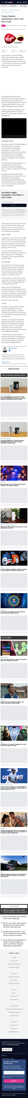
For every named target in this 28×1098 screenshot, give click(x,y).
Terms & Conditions (12, 1087)
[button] (26, 2)
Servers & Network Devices (8, 12)
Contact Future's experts (8, 1059)
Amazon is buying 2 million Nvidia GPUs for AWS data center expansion (15, 911)
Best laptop (24, 6)
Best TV (14, 993)
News (3, 25)
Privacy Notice (21, 211)
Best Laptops (14, 973)
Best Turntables (14, 1005)
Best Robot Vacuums (14, 1031)
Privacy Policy (19, 1086)
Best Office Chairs (14, 1015)
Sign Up (14, 1081)
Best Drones (14, 1028)
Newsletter (23, 51)
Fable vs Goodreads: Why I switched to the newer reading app (15, 917)
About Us (4, 1055)
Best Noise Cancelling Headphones (14, 1009)
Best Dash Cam (14, 1025)
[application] (14, 127)
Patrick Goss (11, 25)
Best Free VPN (14, 960)
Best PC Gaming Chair (14, 983)
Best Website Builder (14, 967)
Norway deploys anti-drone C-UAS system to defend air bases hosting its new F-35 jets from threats (14, 933)
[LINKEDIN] (10, 350)
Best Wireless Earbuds (14, 1012)
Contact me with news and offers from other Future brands (14, 1076)
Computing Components (14, 10)
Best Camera (14, 1021)
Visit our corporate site (13, 1044)
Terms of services (19, 209)
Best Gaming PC (14, 980)
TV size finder (13, 6)
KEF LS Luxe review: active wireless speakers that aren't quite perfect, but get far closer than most (14, 925)
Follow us (16, 51)
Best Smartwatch (14, 999)
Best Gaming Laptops (14, 976)
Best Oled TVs (14, 996)
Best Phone (14, 989)
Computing (3, 10)
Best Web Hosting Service (14, 964)
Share (5, 51)
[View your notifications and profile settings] (18, 2)
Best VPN (14, 957)
